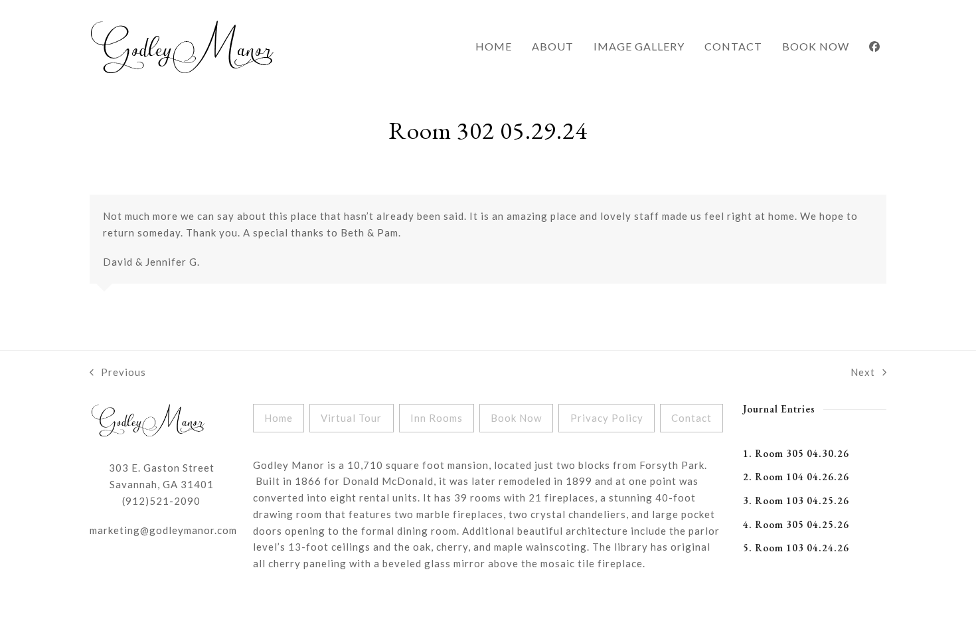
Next (863, 373)
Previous (118, 373)
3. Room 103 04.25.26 (796, 500)
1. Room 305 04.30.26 (796, 453)
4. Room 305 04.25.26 (796, 524)
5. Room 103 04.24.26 (796, 547)
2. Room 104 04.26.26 (796, 476)
